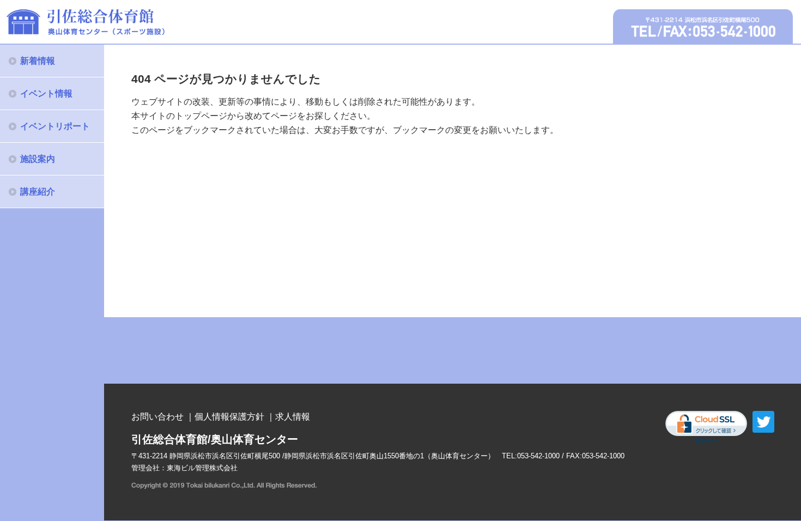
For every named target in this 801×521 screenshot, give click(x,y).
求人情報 (292, 416)
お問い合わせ (157, 416)
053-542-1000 (538, 456)
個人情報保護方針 (229, 416)
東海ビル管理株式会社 (202, 468)
